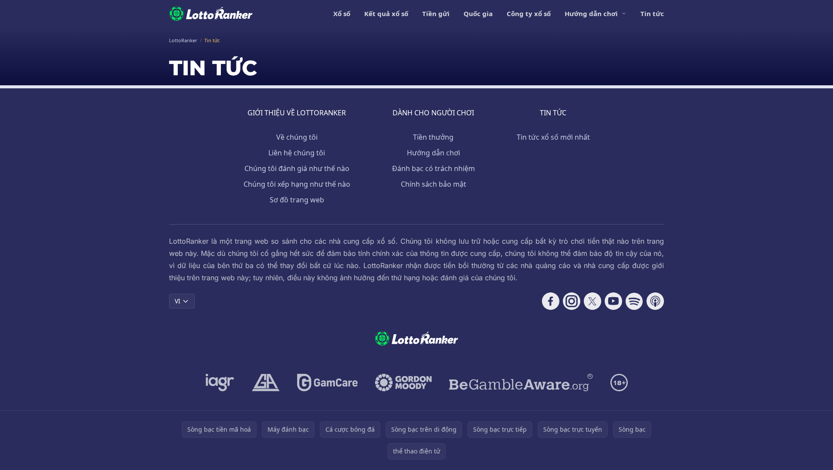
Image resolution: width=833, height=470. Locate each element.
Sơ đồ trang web (297, 200)
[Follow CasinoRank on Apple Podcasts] (655, 301)
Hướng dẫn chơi (591, 13)
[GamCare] (327, 382)
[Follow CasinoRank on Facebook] (550, 301)
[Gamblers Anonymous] (266, 382)
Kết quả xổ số (386, 13)
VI (177, 301)
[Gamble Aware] (521, 382)
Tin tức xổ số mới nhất (553, 137)
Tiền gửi (436, 13)
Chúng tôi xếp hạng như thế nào (297, 184)
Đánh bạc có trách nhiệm (433, 168)
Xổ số (341, 13)
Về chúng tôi (297, 137)
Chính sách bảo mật (433, 184)
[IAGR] (220, 382)
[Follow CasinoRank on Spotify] (634, 301)
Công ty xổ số (529, 13)
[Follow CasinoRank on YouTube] (613, 301)
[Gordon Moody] (403, 382)
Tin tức (652, 13)
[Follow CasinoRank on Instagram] (571, 301)
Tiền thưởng (433, 137)
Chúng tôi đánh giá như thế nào (296, 168)
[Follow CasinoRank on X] (592, 301)
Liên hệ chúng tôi (296, 153)
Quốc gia (478, 13)
